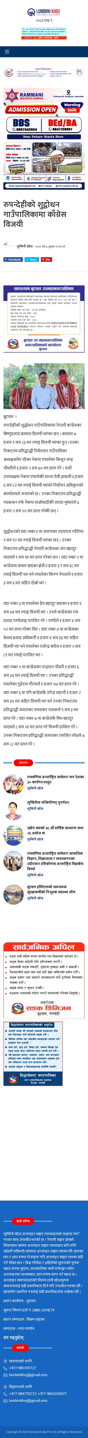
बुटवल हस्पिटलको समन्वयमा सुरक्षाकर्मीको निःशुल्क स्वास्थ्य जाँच (51, 889)
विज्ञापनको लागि (20, 1387)
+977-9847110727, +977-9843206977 (37, 1394)
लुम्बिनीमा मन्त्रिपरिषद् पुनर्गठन (48, 802)
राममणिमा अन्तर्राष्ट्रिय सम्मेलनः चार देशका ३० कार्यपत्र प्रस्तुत (55, 779)
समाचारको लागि (20, 1361)
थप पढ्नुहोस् (13, 1337)
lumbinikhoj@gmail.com (27, 1375)
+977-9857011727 (22, 1368)
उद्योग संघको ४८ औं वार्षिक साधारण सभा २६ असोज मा (55, 830)
